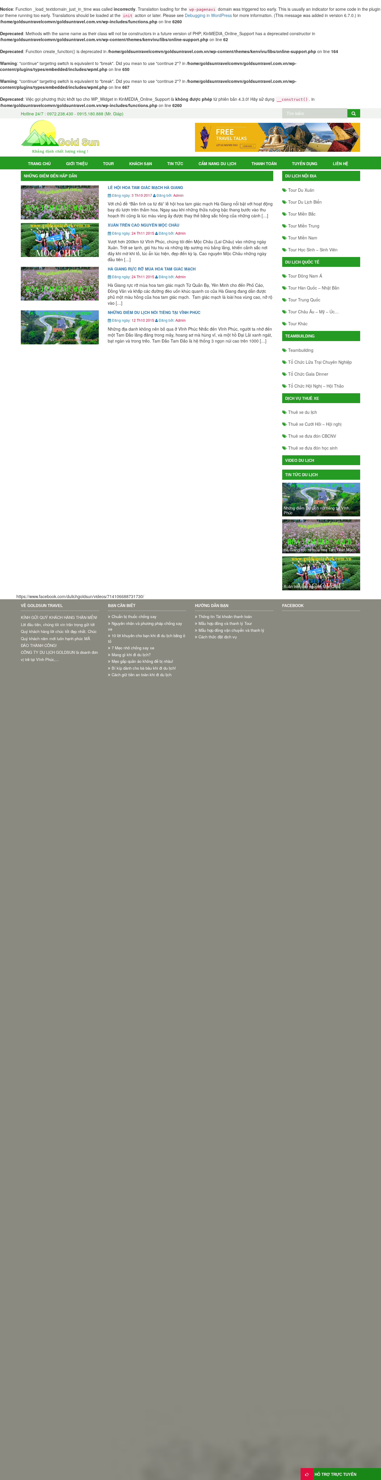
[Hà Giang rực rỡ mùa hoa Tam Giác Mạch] (60, 284)
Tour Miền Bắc (302, 214)
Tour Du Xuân (301, 190)
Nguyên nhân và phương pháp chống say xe (145, 626)
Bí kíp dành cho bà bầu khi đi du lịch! (144, 668)
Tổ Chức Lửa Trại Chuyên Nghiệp (320, 362)
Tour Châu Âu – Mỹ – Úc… (313, 312)
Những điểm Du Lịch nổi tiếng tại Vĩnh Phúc (154, 312)
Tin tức (175, 163)
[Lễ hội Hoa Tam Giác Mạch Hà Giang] (60, 202)
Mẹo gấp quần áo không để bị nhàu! (142, 661)
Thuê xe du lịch (302, 412)
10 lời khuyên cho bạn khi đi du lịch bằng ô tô (146, 638)
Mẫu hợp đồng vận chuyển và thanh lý (231, 630)
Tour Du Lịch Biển (305, 202)
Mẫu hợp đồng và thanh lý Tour (225, 623)
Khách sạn (140, 163)
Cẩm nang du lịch (217, 163)
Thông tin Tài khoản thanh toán (225, 616)
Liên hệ (340, 163)
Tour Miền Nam (302, 238)
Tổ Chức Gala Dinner (308, 374)
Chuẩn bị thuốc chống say (134, 616)
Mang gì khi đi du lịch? (131, 654)
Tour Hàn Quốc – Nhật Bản (313, 288)
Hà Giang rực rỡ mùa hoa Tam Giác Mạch (152, 269)
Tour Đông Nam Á (305, 276)
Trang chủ (39, 163)
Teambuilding (300, 350)
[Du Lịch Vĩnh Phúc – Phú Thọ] (60, 137)
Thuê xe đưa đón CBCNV (312, 436)
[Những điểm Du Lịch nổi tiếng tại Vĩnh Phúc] (60, 327)
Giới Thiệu (77, 163)
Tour (108, 163)
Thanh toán (264, 163)
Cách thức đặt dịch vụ (218, 637)
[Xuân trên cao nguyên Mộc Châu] (60, 240)
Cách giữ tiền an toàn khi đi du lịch (141, 674)
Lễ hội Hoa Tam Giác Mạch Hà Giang (145, 187)
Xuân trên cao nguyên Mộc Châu (143, 225)
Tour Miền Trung (303, 226)
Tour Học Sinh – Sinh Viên (313, 250)
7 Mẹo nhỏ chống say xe (133, 648)
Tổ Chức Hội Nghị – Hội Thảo (316, 386)
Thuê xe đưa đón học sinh (313, 448)
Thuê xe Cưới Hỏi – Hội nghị (314, 424)
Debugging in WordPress (208, 15)
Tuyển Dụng (304, 163)
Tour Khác (297, 323)
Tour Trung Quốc (304, 300)
